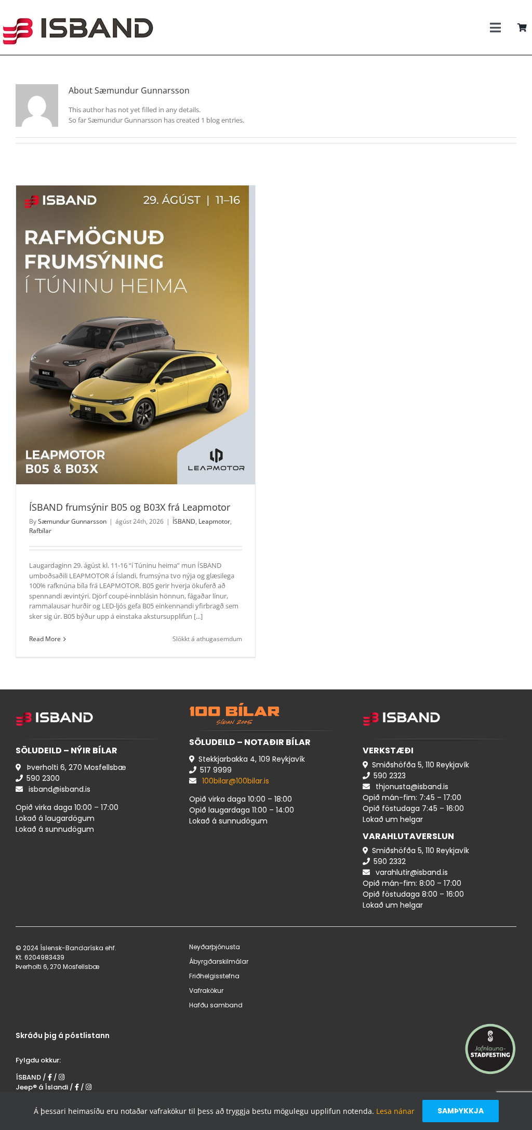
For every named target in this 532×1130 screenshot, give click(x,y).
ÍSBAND (105, 352)
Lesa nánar (395, 1111)
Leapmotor (136, 352)
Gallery (148, 321)
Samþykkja (460, 1111)
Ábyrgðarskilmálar (218, 961)
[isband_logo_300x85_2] (78, 8)
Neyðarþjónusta (214, 946)
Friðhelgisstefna (214, 976)
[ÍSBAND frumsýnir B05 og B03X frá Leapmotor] (135, 334)
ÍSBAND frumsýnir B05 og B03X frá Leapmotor (123, 321)
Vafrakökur (206, 990)
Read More (45, 638)
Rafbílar (166, 352)
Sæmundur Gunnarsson (72, 521)
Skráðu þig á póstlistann (63, 1035)
